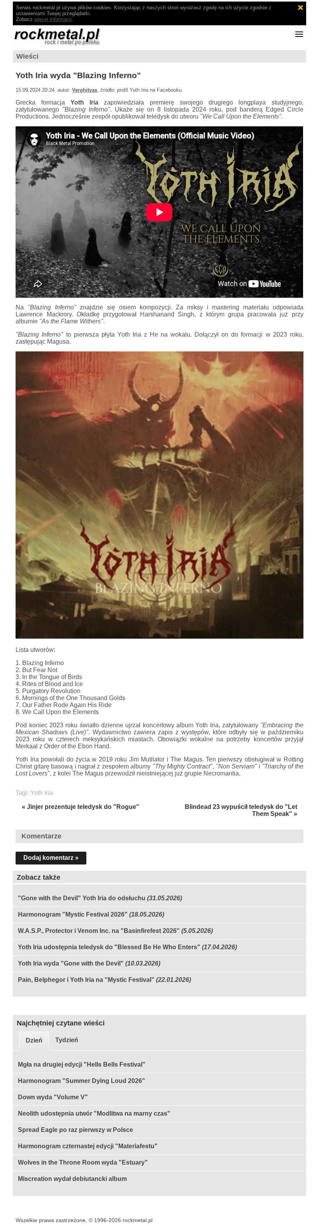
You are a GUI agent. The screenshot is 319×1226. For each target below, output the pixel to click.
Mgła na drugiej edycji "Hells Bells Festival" (81, 1064)
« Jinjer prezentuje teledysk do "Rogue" (80, 806)
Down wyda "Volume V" (53, 1097)
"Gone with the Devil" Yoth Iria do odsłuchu (81, 898)
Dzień (34, 1040)
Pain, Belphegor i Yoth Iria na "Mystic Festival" (86, 979)
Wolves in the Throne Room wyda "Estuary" (83, 1162)
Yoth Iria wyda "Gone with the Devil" (71, 963)
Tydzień (66, 1040)
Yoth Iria (41, 792)
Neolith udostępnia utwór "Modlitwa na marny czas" (94, 1113)
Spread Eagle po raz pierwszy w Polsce (75, 1129)
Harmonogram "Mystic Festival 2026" (73, 914)
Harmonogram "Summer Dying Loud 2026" (81, 1081)
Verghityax (84, 90)
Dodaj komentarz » (51, 857)
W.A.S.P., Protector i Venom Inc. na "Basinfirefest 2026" (99, 930)
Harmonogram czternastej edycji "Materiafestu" (88, 1146)
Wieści (27, 56)
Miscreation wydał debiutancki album (72, 1178)
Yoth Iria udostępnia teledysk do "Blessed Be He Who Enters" (109, 947)
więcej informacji (53, 19)
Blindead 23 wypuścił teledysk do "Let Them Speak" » (241, 810)
